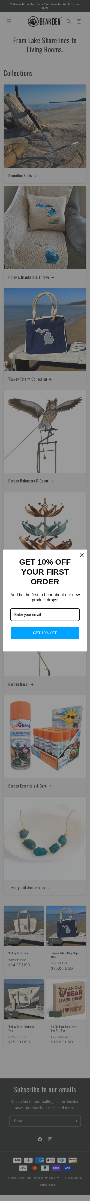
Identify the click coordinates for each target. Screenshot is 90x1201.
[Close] (81, 555)
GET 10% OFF (45, 633)
